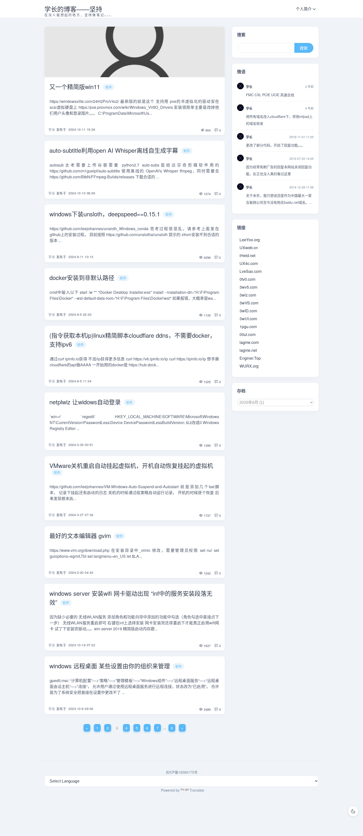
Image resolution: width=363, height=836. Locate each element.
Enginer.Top (250, 358)
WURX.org (249, 366)
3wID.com (248, 311)
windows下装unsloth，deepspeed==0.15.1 (104, 213)
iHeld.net (247, 255)
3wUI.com (248, 318)
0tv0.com (247, 279)
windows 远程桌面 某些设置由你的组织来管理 (109, 665)
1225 (207, 381)
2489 (207, 709)
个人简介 (304, 9)
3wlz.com (248, 295)
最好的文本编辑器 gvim (80, 535)
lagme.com (249, 342)
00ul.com (248, 334)
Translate (197, 790)
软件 (108, 87)
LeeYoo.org (250, 239)
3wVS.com (249, 303)
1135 (207, 315)
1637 (207, 645)
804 (207, 130)
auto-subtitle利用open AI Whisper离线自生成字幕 (113, 150)
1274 (207, 193)
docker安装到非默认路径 (81, 277)
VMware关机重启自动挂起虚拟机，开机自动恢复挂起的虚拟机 (131, 465)
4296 (207, 257)
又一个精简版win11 (74, 86)
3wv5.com (248, 287)
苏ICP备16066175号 (182, 772)
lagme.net (248, 350)
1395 (207, 445)
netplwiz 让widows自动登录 (85, 401)
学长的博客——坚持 (73, 8)
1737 (207, 515)
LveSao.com (251, 271)
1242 (207, 573)
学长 (51, 129)
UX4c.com (249, 263)
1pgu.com (248, 326)
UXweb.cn (249, 247)
